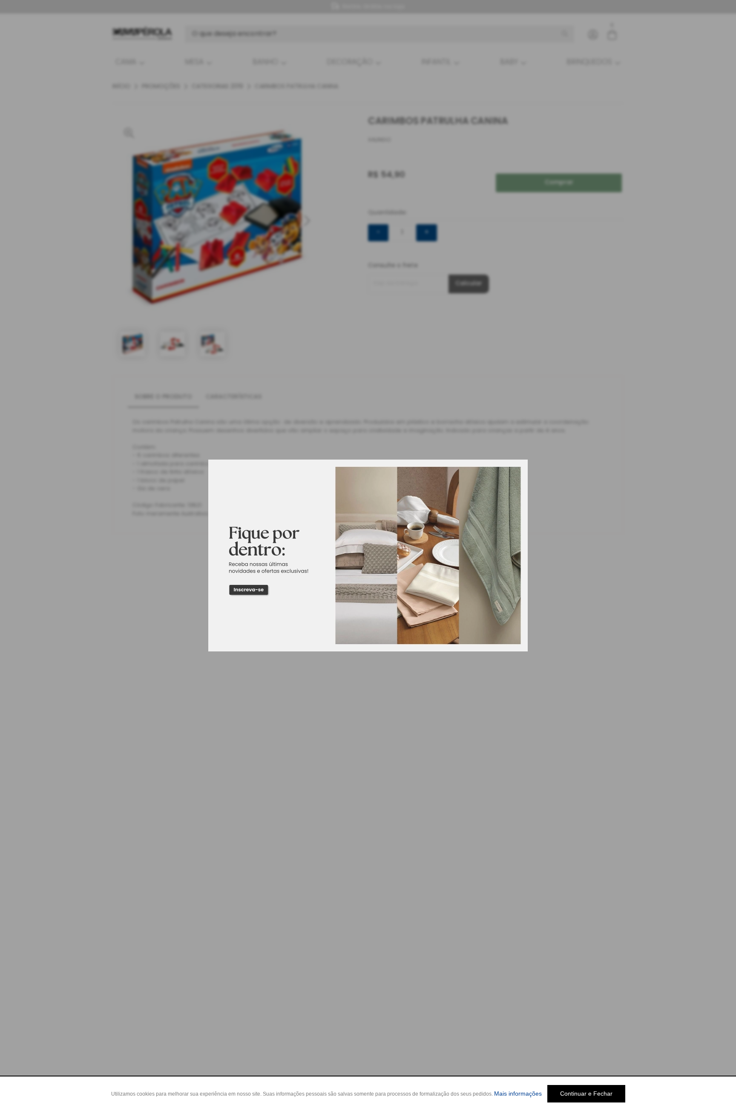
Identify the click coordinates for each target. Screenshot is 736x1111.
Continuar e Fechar (586, 1093)
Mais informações (518, 1093)
